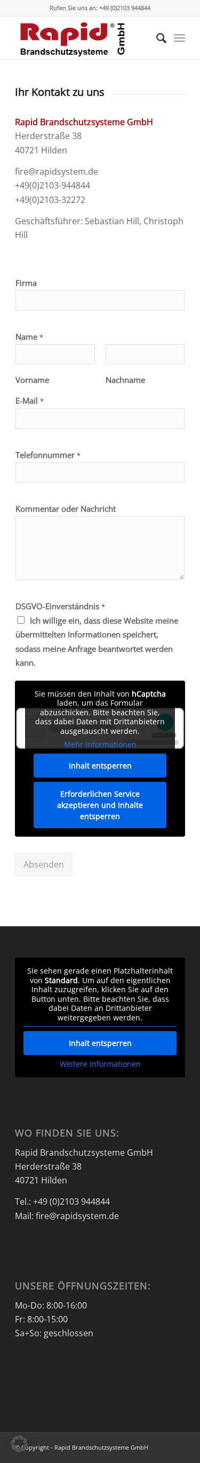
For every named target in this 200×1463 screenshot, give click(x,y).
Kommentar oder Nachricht (65, 509)
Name (29, 337)
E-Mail (29, 401)
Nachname (125, 380)
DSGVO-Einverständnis (60, 606)
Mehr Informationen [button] (100, 744)
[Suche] (156, 38)
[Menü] (179, 38)
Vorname (32, 380)
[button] (19, 1444)
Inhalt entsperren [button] (100, 766)
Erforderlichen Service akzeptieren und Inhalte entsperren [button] (100, 805)
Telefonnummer (48, 455)
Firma (26, 283)
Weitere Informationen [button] (100, 1064)
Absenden (43, 864)
